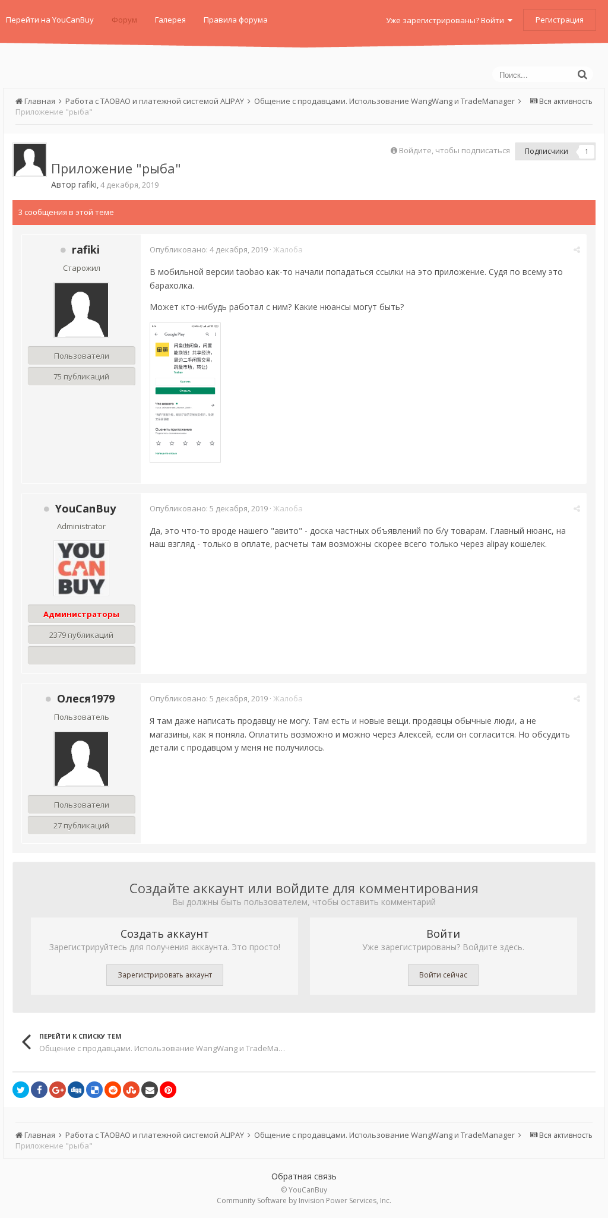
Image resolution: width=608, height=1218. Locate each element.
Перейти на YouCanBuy (50, 19)
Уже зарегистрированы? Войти (447, 20)
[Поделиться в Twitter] (20, 1089)
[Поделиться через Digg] (76, 1089)
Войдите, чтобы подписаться (454, 150)
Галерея (170, 19)
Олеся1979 (86, 698)
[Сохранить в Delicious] (94, 1089)
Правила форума (236, 19)
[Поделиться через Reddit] (112, 1089)
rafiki (87, 184)
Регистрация (560, 19)
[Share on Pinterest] (168, 1089)
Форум (124, 19)
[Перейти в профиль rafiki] (30, 160)
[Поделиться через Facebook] (39, 1089)
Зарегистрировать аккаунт (165, 975)
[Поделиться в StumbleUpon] (131, 1089)
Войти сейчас (443, 975)
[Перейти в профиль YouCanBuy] (81, 568)
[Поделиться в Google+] (57, 1089)
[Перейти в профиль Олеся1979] (81, 759)
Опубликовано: (209, 249)
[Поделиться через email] (149, 1089)
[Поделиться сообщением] (577, 249)
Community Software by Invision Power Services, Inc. (304, 1200)
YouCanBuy (85, 508)
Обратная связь (304, 1176)
